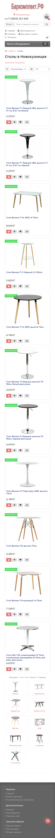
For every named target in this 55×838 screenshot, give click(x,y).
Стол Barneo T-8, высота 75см (21, 546)
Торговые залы (13, 816)
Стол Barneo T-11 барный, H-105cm (24, 272)
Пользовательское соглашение (20, 800)
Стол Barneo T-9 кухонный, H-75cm (24, 600)
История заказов (13, 832)
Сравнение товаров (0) (15, 63)
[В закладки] (20, 122)
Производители (27, 31)
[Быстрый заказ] (14, 122)
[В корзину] (8, 122)
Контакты (12, 37)
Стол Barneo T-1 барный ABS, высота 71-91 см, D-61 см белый (27, 109)
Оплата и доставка (14, 797)
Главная (11, 31)
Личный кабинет (13, 826)
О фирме (12, 34)
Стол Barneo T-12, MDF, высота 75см (25, 327)
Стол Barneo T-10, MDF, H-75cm (22, 217)
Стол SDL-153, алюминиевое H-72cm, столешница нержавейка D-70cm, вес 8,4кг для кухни (25, 657)
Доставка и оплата (29, 34)
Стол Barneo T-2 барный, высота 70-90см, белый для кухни (25, 382)
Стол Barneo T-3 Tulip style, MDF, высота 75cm (27, 492)
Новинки (10, 810)
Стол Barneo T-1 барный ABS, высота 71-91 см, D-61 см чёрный (27, 164)
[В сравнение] (27, 122)
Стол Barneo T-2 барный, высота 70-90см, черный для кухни (25, 437)
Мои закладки (12, 829)
